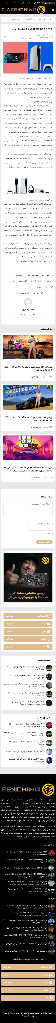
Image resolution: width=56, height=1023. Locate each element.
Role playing (48, 281)
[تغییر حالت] (7, 9)
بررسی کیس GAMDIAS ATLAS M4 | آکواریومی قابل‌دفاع (26, 944)
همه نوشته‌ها (26, 315)
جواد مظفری (35, 377)
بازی (40, 105)
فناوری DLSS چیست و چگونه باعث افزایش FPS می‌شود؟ (26, 868)
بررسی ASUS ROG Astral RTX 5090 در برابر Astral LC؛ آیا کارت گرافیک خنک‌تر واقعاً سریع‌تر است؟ (26, 875)
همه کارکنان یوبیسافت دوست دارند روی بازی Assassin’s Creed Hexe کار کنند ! (28, 703)
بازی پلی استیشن (36, 287)
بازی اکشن (49, 287)
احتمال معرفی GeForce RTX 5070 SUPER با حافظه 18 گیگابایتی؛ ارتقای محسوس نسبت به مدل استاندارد (27, 882)
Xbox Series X (36, 281)
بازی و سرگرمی (43, 19)
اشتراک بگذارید (21, 293)
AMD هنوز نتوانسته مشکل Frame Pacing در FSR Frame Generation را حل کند (26, 725)
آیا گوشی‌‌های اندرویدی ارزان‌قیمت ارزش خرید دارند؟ (22, 3)
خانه (51, 19)
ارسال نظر (36, 293)
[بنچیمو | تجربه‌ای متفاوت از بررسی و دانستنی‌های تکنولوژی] (28, 10)
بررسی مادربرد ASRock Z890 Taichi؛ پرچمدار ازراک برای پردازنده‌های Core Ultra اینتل (27, 929)
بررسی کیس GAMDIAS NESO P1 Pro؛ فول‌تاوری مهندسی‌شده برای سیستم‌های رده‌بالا (29, 914)
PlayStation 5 (19, 275)
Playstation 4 (33, 275)
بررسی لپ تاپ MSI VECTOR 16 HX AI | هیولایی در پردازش (25, 951)
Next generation (47, 275)
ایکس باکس (22, 281)
